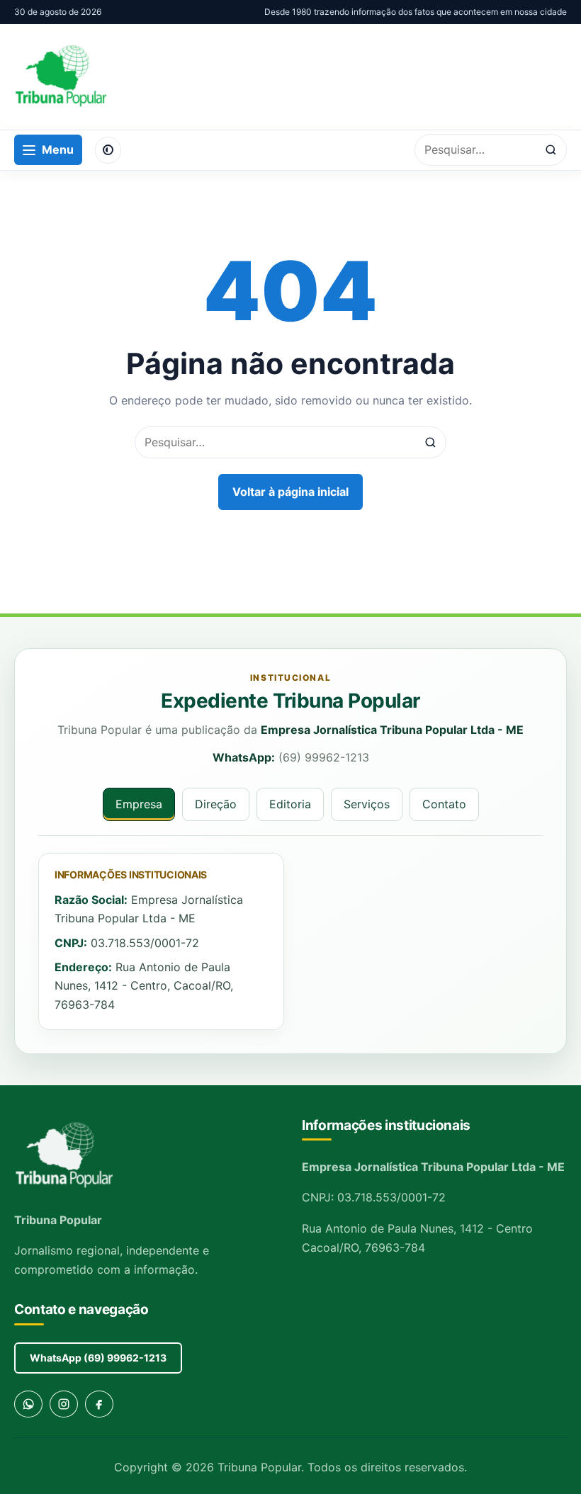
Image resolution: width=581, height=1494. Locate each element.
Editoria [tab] (290, 804)
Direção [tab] (216, 804)
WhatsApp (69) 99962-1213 (98, 1358)
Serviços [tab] (367, 804)
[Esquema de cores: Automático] (108, 150)
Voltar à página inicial (290, 492)
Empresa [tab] (138, 804)
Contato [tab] (444, 804)
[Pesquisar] (551, 149)
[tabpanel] (290, 942)
